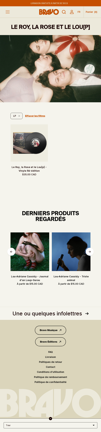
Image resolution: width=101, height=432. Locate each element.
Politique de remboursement (50, 377)
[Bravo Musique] (49, 12)
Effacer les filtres (35, 116)
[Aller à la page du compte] (71, 12)
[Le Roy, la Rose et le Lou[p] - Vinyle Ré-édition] (29, 143)
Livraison (50, 357)
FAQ (50, 352)
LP (14, 115)
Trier (8, 425)
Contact (50, 367)
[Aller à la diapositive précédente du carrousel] (11, 252)
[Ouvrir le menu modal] (7, 12)
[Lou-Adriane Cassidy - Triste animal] (71, 251)
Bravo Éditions (48, 341)
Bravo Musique (48, 330)
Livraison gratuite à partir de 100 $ (49, 3)
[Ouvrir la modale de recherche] (64, 12)
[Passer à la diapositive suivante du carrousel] (90, 252)
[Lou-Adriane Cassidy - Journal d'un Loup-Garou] (30, 251)
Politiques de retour (50, 362)
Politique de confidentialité (50, 382)
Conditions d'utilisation (50, 372)
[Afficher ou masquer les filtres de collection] (50, 418)
